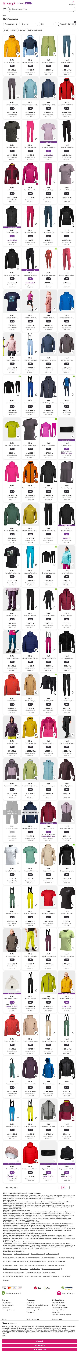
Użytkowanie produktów (60, 1307)
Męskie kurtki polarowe (49, 1258)
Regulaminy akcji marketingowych (37, 1305)
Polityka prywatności (33, 1307)
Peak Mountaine (35, 1269)
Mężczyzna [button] (22, 30)
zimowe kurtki (17, 1207)
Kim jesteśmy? (6, 1303)
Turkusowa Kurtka (49, 1273)
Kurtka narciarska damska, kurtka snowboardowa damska (21, 1258)
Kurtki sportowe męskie (21, 1254)
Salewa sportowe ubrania (38, 1261)
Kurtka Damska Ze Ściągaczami (13, 1276)
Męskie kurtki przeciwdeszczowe (13, 1273)
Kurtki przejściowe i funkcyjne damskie (15, 1261)
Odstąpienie (56, 1312)
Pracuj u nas (5, 1307)
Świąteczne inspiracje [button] (35, 30)
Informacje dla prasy (8, 1310)
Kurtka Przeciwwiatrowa (33, 1276)
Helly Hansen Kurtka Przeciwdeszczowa (33, 1265)
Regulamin (30, 1303)
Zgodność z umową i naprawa (61, 1315)
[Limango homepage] (9, 3)
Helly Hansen (7, 1254)
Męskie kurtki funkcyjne (10, 1265)
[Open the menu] (4, 9)
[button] (11, 24)
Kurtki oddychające (52, 1254)
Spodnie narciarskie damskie (51, 1269)
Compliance (30, 1312)
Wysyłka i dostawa (58, 1303)
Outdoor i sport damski (10, 1269)
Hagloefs (6, 1280)
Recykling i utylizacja (58, 1310)
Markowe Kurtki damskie (51, 1276)
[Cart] (18, 54)
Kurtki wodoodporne (66, 1258)
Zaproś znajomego (7, 1305)
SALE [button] (6, 30)
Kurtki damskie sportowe (56, 1265)
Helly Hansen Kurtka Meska (57, 1261)
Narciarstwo (24, 1269)
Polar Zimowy (65, 1276)
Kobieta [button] (13, 30)
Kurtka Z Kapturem (37, 1254)
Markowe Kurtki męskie (33, 1273)
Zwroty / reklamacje (58, 1305)
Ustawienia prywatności (34, 1310)
